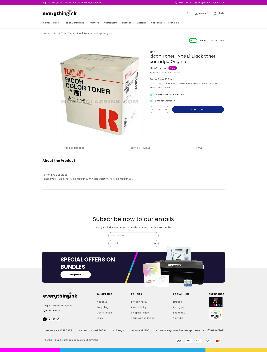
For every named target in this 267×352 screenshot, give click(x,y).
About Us (102, 301)
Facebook (179, 312)
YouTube (178, 318)
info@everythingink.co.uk (211, 2)
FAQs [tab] (199, 147)
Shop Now (75, 274)
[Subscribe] (155, 243)
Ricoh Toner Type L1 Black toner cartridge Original (83, 33)
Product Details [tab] (74, 147)
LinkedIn (178, 301)
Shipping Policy (140, 312)
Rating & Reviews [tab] (140, 147)
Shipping (154, 72)
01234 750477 (52, 310)
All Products (158, 22)
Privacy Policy (139, 301)
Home (46, 33)
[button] (52, 23)
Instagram (179, 307)
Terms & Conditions (142, 318)
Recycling (173, 22)
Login (100, 318)
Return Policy (139, 307)
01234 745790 (185, 2)
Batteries (142, 22)
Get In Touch (104, 312)
